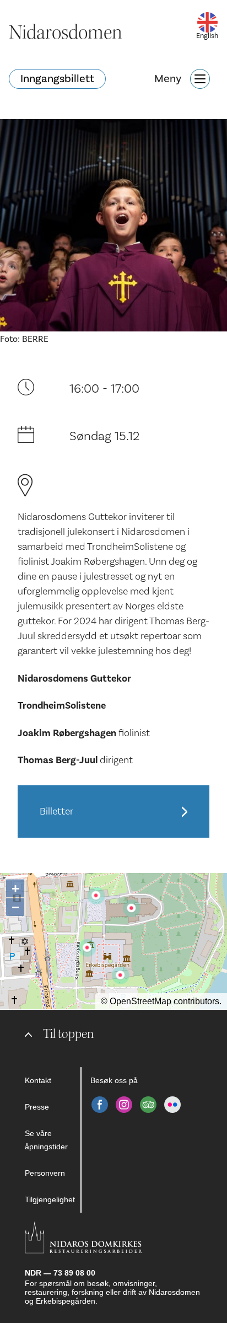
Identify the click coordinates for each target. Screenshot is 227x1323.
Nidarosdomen (65, 32)
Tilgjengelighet (50, 1199)
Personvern (45, 1173)
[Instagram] (124, 1104)
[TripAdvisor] (148, 1104)
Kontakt (38, 1080)
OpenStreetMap (140, 1001)
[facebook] (99, 1104)
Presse (37, 1106)
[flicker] (172, 1104)
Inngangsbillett (57, 79)
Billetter (56, 811)
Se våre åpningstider (46, 1140)
